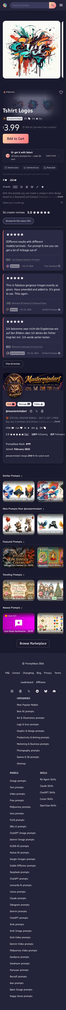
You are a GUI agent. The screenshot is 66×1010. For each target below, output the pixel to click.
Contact (16, 672)
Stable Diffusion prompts (23, 865)
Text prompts (17, 787)
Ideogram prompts (19, 904)
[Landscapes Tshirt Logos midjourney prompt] (18, 491)
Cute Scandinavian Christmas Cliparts (45, 598)
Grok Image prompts (21, 930)
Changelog (28, 672)
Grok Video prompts (20, 937)
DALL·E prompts (18, 826)
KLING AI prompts (19, 846)
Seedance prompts (19, 957)
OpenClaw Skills (48, 805)
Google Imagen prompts (22, 859)
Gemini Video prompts (21, 943)
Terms (58, 672)
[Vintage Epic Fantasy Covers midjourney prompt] (18, 557)
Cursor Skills (46, 799)
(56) (40, 119)
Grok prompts (17, 924)
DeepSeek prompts (19, 872)
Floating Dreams (11, 532)
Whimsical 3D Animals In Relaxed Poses (29, 303)
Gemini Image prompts (22, 839)
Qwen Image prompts (21, 989)
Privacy (48, 672)
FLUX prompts (17, 820)
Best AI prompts (25, 711)
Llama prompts (18, 891)
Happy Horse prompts (21, 996)
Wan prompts (16, 983)
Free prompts (17, 800)
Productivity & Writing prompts (33, 737)
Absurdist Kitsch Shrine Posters (50, 565)
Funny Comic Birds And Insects (51, 532)
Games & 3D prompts (28, 757)
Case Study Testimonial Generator (16, 631)
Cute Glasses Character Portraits (26, 259)
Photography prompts (28, 750)
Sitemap (21, 763)
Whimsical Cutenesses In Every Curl (27, 347)
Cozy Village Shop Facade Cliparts (16, 598)
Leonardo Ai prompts (21, 885)
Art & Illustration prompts (30, 717)
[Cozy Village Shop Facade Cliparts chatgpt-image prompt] (18, 590)
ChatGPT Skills (47, 792)
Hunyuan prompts (19, 970)
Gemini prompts (18, 911)
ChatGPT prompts (19, 878)
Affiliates (40, 682)
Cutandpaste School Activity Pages (51, 631)
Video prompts (17, 793)
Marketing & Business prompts (33, 744)
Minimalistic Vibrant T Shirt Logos (51, 499)
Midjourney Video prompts (23, 950)
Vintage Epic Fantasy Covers (16, 565)
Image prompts (18, 780)
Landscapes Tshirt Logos (15, 499)
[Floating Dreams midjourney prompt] (18, 524)
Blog (39, 672)
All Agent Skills (48, 779)
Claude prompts (18, 898)
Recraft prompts (18, 976)
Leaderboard (27, 682)
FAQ (7, 672)
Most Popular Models (27, 704)
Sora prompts (17, 813)
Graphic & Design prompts (30, 730)
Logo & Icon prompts (28, 724)
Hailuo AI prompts (19, 852)
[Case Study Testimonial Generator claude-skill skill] (18, 623)
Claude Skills (46, 785)
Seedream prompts (20, 963)
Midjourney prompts (20, 806)
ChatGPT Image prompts (23, 833)
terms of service (42, 174)
